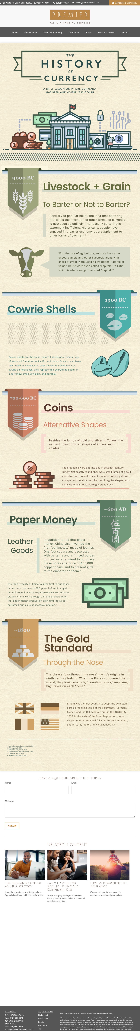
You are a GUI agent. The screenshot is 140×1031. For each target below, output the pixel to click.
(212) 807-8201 (63, 2)
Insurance (42, 1025)
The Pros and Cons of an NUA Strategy (23, 885)
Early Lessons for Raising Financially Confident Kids (63, 886)
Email (74, 782)
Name (8, 782)
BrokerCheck (107, 1013)
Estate (41, 1021)
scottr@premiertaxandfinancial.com (89, 2)
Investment (43, 1018)
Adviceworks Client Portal (126, 2)
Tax (39, 1028)
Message (9, 800)
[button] (14, 32)
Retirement (43, 1015)
